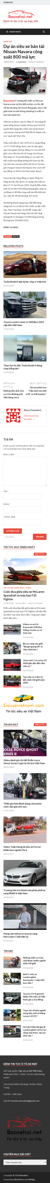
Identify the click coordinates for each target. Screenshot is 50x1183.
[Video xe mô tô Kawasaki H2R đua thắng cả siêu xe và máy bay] (12, 624)
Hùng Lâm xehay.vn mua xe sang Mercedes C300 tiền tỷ (20, 935)
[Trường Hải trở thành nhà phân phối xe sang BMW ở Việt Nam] (25, 887)
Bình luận (9, 454)
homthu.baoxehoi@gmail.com (25, 1100)
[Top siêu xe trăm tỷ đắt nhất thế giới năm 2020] (12, 677)
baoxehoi (22, 62)
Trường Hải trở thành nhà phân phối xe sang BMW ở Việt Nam (24, 892)
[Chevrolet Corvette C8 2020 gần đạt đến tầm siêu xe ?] (12, 660)
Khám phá (7, 41)
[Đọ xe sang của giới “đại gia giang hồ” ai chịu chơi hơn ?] (12, 644)
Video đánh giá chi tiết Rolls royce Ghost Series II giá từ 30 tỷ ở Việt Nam (24, 762)
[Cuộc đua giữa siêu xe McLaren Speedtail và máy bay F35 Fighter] (25, 560)
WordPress (19, 1179)
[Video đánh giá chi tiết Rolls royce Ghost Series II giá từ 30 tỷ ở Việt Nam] (25, 757)
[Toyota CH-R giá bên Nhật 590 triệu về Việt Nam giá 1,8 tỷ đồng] (12, 994)
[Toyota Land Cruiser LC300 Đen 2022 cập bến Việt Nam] (25, 319)
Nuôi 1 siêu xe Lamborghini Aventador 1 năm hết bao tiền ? (33, 978)
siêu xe (16, 236)
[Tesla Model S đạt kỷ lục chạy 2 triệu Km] (25, 278)
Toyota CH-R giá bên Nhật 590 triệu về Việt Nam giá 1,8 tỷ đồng (34, 996)
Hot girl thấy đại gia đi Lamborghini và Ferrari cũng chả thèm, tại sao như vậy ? (34, 1031)
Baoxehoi (24, 1175)
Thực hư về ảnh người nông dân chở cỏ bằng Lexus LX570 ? (34, 1013)
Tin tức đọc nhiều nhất (13, 588)
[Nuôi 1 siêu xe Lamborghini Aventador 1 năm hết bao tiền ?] (12, 974)
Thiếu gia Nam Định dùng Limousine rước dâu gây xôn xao (22, 805)
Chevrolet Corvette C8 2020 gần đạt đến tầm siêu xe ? (35, 663)
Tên (6, 491)
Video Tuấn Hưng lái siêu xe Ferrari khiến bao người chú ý (22, 848)
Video (28, 588)
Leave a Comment (36, 62)
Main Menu (15, 32)
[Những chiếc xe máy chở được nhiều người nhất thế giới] (12, 958)
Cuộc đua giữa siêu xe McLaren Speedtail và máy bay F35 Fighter (23, 595)
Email (7, 504)
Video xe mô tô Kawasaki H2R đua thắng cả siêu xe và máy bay (32, 628)
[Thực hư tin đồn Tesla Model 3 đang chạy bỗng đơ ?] (25, 362)
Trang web (9, 517)
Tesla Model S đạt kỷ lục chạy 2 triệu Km (24, 281)
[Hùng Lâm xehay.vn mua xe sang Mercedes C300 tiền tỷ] (25, 930)
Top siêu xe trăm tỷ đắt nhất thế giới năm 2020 (34, 680)
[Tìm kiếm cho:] (25, 537)
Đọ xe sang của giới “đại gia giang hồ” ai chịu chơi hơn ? (33, 646)
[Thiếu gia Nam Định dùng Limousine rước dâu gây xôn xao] (25, 800)
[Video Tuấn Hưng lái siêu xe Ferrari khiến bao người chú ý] (25, 843)
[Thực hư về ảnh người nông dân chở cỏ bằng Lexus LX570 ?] (12, 1010)
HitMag (31, 1179)
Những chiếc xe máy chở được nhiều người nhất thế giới (34, 960)
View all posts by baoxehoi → (31, 417)
